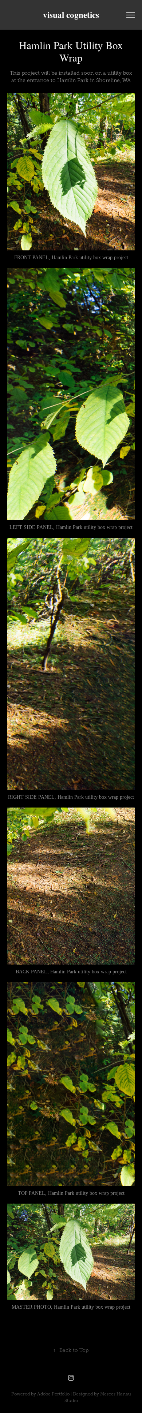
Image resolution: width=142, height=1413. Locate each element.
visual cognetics (71, 14)
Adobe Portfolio (53, 1394)
